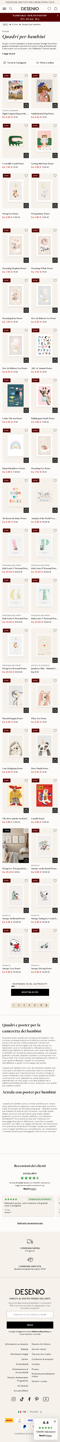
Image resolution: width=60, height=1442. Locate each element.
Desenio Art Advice (41, 1344)
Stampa (24, 1349)
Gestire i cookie (39, 1381)
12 (41, 1005)
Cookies (36, 1364)
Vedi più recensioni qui (30, 1223)
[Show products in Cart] (55, 8)
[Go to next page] (46, 1005)
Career (24, 1359)
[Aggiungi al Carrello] (26, 105)
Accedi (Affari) (21, 1391)
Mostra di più (30, 992)
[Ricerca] (11, 8)
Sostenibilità (22, 1364)
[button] (46, 1429)
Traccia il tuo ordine (41, 1354)
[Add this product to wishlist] (26, 75)
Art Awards (23, 1386)
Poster (15, 24)
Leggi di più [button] (8, 53)
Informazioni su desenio (16, 1344)
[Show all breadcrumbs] (5, 24)
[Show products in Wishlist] (49, 8)
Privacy (35, 1369)
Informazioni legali (19, 1354)
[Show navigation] (4, 8)
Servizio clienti (39, 1349)
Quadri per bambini (31, 24)
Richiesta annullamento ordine (43, 1375)
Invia (30, 1325)
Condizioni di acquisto (42, 1359)
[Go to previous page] (13, 1005)
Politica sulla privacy (40, 1331)
